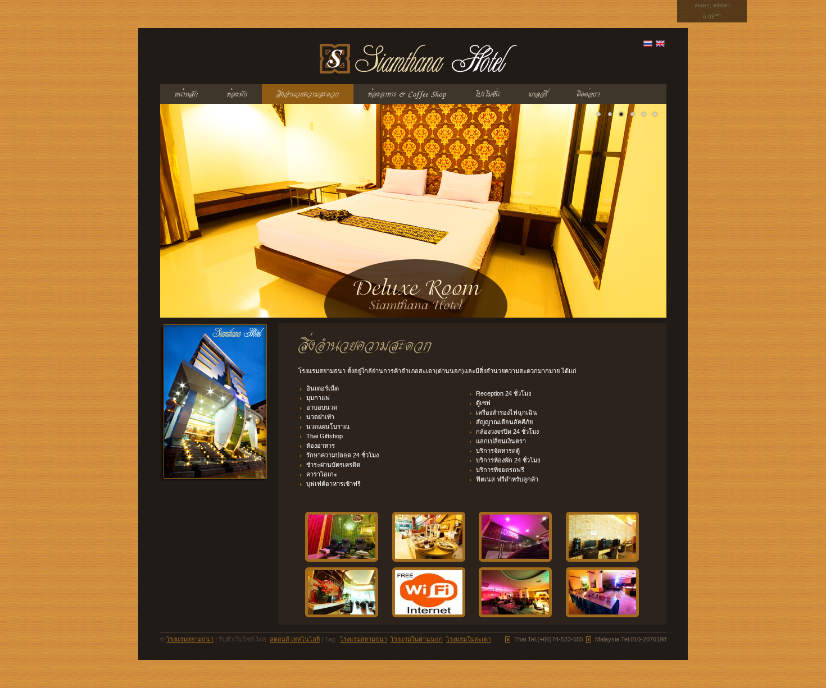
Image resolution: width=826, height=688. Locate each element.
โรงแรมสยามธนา (190, 639)
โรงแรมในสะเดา (468, 639)
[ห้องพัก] (237, 94)
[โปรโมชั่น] (487, 94)
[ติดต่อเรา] (588, 94)
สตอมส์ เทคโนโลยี (295, 639)
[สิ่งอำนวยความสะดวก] (307, 94)
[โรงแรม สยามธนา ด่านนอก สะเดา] (599, 114)
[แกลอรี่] (538, 94)
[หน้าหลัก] (186, 94)
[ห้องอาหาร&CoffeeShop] (407, 94)
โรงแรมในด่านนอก (417, 639)
